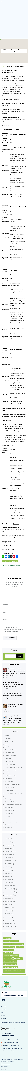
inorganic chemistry (9, 947)
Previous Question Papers (12, 822)
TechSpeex (11, 1061)
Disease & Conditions (10, 755)
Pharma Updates (12, 561)
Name (5, 605)
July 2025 (7, 867)
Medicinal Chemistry (10, 776)
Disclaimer (3, 1069)
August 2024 (8, 901)
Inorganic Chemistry (10, 770)
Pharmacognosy (9, 810)
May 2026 (7, 839)
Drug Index (8, 758)
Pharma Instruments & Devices (13, 793)
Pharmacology (9, 813)
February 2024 (9, 920)
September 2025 (9, 861)
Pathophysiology (9, 790)
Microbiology (8, 778)
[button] (27, 1)
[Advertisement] (14, 23)
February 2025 (9, 882)
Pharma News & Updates (11, 796)
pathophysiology (8, 952)
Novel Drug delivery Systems (12, 784)
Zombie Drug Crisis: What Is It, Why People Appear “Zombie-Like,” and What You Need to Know (13, 684)
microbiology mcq (8, 949)
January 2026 (8, 848)
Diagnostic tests (9, 753)
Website (5, 620)
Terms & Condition (5, 1064)
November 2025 (9, 854)
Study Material (9, 828)
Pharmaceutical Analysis (11, 802)
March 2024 (8, 917)
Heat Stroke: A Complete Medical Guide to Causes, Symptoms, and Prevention (13, 707)
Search (20, 656)
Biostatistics (8, 738)
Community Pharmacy (11, 750)
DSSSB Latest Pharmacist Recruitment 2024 (13, 565)
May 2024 (7, 911)
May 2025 (7, 873)
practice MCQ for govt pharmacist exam (12, 971)
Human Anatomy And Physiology (13, 767)
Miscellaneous (9, 781)
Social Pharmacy (9, 825)
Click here (16, 129)
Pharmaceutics (9, 807)
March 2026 (8, 842)
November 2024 (9, 892)
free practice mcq (18, 944)
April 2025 (7, 876)
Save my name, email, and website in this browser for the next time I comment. (14, 629)
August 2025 (8, 864)
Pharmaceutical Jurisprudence (13, 804)
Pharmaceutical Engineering (11, 955)
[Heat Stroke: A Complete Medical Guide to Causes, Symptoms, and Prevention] (5, 706)
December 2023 (9, 926)
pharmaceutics (8, 958)
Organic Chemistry (10, 787)
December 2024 (9, 889)
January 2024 (8, 923)
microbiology (20, 947)
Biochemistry (8, 735)
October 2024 (9, 895)
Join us (11, 549)
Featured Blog (9, 761)
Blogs (4, 561)
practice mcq (8, 819)
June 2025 (8, 870)
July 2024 (7, 904)
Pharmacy (8, 816)
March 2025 (8, 879)
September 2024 (9, 898)
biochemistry (7, 938)
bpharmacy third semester (11, 941)
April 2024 (7, 914)
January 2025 (8, 886)
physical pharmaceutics (10, 964)
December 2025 (9, 851)
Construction (7, 944)
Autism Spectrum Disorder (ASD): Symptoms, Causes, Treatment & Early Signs (13, 696)
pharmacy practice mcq (10, 961)
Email (5, 612)
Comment (6, 590)
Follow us (12, 542)
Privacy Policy (4, 1066)
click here (22, 417)
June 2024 (8, 907)
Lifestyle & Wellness (10, 773)
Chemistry (8, 747)
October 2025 (9, 857)
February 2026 (9, 845)
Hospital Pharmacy (10, 764)
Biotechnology (9, 741)
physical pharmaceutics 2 (10, 967)
